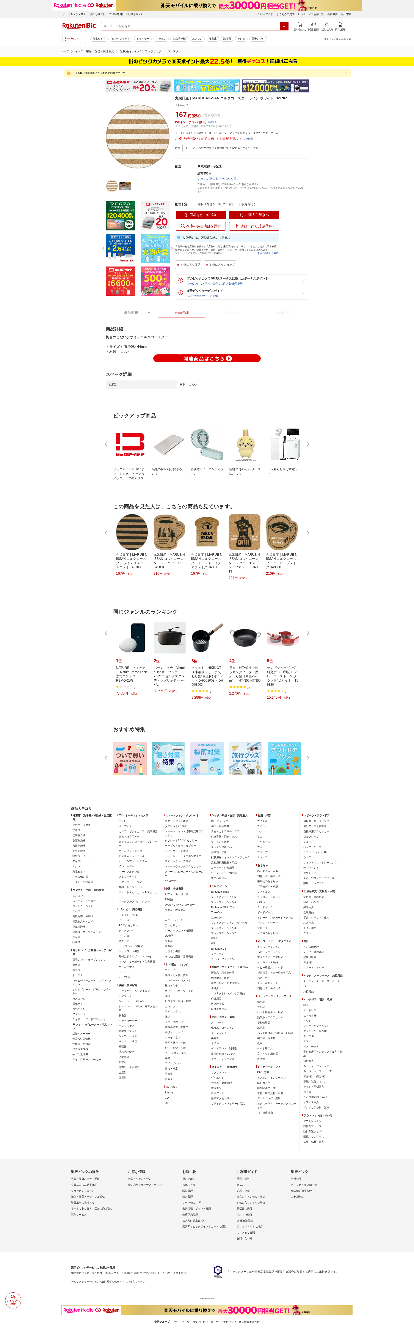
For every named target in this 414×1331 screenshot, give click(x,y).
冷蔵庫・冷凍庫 (81, 825)
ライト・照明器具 (82, 882)
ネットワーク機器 (129, 951)
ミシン (76, 866)
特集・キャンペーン (139, 1178)
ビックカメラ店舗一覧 (311, 14)
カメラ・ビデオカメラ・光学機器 (138, 831)
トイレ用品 (309, 928)
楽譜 (167, 996)
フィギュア (263, 891)
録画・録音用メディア (132, 836)
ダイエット (217, 1077)
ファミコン (217, 953)
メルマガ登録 (244, 1214)
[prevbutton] (106, 443)
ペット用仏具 (265, 1048)
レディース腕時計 (313, 951)
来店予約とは (264, 253)
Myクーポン (189, 1202)
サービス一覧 (182, 1321)
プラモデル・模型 (267, 886)
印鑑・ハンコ (311, 902)
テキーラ (262, 857)
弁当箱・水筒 (219, 852)
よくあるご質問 (285, 14)
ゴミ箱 (307, 1091)
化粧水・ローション (222, 1027)
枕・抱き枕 (309, 1015)
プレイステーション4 (223, 902)
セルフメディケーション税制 (88, 1281)
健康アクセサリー (221, 1098)
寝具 (306, 1005)
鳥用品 (261, 1027)
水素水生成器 (80, 1049)
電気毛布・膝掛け (82, 916)
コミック (170, 970)
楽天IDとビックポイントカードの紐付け (205, 1226)
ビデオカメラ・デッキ (132, 856)
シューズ (308, 841)
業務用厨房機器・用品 (224, 862)
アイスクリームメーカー (86, 1059)
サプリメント (219, 1072)
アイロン (77, 861)
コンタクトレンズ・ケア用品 (228, 993)
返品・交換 (243, 1190)
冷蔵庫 (213, 38)
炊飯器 (76, 964)
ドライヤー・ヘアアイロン (134, 990)
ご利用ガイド (265, 14)
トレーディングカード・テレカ (275, 917)
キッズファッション (269, 946)
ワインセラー (80, 1014)
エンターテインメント (178, 980)
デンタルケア (126, 1025)
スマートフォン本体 (176, 821)
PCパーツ (124, 972)
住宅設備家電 (80, 876)
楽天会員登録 (343, 39)
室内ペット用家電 (267, 1053)
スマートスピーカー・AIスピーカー (138, 894)
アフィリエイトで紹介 (250, 1226)
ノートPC (124, 920)
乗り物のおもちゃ (267, 881)
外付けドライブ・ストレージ (135, 956)
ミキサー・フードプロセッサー (90, 1019)
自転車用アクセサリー (316, 831)
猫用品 (261, 1001)
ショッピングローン (82, 1190)
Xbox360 (216, 917)
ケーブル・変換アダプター (180, 845)
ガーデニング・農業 (269, 1098)
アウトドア (309, 872)
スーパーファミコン (222, 959)
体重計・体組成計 (129, 1067)
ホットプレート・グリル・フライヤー (91, 991)
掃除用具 (308, 907)
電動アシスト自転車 (315, 826)
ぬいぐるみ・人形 (267, 871)
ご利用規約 (297, 1196)
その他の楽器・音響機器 (179, 956)
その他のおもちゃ (267, 933)
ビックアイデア (121, 38)
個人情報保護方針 (301, 1190)
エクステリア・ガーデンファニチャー (276, 1105)
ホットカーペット (82, 905)
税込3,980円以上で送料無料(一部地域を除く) (115, 14)
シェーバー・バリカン (132, 1001)
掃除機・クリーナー (84, 856)
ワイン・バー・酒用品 (224, 872)
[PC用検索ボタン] (284, 26)
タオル (307, 933)
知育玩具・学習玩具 (269, 876)
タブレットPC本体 (176, 826)
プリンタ (124, 935)
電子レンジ (258, 38)
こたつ (76, 911)
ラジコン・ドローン (269, 896)
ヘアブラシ (125, 996)
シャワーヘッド (128, 1036)
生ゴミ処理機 (80, 1054)
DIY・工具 (263, 1072)
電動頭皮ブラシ (128, 1031)
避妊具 (215, 988)
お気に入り (188, 1184)
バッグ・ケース (312, 847)
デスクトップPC (128, 915)
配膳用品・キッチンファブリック (141, 51)
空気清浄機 (179, 38)
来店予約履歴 (190, 1214)
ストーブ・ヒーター (84, 900)
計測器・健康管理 (221, 1082)
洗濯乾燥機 (78, 835)
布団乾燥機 (78, 845)
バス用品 (308, 922)
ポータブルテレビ (129, 871)
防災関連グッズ (266, 1088)
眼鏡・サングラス (313, 883)
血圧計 (123, 1072)
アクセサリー (172, 925)
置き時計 (308, 962)
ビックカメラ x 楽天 (74, 14)
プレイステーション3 (223, 928)
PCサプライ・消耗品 (131, 946)
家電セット (99, 38)
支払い (241, 1184)
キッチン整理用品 (221, 847)
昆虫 (259, 1043)
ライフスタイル (174, 1011)
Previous (101, 86)
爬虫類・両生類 (266, 1038)
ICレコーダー (126, 866)
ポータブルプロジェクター (134, 901)
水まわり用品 (219, 878)
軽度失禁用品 (219, 1009)
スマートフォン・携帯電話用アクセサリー (184, 833)
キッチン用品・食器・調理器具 (94, 51)
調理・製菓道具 (220, 826)
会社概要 (332, 14)
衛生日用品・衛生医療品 (225, 983)
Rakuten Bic (79, 26)
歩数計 (123, 1062)
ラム (259, 836)
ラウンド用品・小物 (315, 852)
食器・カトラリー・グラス (226, 831)
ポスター (170, 1078)
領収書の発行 (244, 1208)
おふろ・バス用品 (267, 962)
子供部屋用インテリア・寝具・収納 (322, 1053)
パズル (261, 902)
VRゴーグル (172, 880)
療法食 (261, 1058)
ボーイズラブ (172, 1037)
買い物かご (188, 1178)
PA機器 (169, 899)
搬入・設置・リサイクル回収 (88, 1196)
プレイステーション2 (223, 933)
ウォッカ (262, 847)
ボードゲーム (265, 912)
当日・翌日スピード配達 (85, 1178)
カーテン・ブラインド (316, 1066)
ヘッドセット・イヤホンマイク (183, 856)
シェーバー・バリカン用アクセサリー (138, 1008)
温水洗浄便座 (126, 1051)
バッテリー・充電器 (176, 850)
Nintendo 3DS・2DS (223, 907)
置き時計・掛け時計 (315, 1076)
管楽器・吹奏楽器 (175, 909)
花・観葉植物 (265, 1112)
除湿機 (76, 942)
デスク (307, 1041)
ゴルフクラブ (311, 836)
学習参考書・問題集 (176, 1027)
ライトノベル (172, 1063)
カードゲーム (265, 907)
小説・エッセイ (174, 1032)
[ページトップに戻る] (407, 799)
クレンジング (219, 1032)
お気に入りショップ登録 (251, 1202)
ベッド (307, 1020)
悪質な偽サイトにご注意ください (126, 1281)
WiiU (214, 938)
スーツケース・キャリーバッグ (321, 981)
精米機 (76, 970)
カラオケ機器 (172, 951)
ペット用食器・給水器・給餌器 (275, 1032)
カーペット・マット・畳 (317, 1071)
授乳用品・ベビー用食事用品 (274, 972)
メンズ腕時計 (311, 946)
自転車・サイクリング (316, 821)
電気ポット (78, 1003)
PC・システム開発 (176, 1053)
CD (167, 1097)
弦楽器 (169, 940)
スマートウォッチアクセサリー (183, 866)
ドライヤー (142, 38)
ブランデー (263, 852)
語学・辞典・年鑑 (175, 1042)
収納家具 (308, 1060)
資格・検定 (171, 1068)
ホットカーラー (128, 1020)
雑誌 (167, 1016)
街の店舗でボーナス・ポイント (146, 1184)
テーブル (308, 1036)
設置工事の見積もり (82, 1202)
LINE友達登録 (245, 1220)
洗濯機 (227, 38)
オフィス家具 (311, 1102)
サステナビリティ (226, 1321)
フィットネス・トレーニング (320, 862)
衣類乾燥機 (78, 840)
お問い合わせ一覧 (202, 1321)
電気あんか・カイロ (84, 921)
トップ (65, 51)
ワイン (261, 826)
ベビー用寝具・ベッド (270, 967)
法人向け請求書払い (194, 1220)
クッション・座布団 (315, 1031)
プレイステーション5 (223, 896)
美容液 (215, 1038)
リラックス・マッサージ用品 (228, 1103)
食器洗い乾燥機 (81, 1038)
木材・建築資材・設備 (270, 1093)
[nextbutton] (307, 443)
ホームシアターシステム (133, 861)
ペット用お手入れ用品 (270, 1012)
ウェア (307, 857)
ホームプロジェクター (132, 850)
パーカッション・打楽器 (179, 930)
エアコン (197, 38)
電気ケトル (78, 1009)
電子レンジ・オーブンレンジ (89, 959)
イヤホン (161, 38)
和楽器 (169, 946)
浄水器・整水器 (81, 1043)
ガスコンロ (78, 998)
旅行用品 (308, 991)
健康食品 (216, 1088)
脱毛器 (123, 1015)
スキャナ (124, 940)
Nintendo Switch (220, 891)
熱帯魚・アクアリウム (270, 1017)
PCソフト (124, 977)
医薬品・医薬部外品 (222, 972)
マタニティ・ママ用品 (270, 957)
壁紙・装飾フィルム (315, 1081)
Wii (213, 943)
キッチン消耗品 (220, 841)
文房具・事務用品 (313, 896)
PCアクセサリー (128, 925)
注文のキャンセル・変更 (251, 1196)
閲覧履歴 (187, 1190)
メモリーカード (128, 876)
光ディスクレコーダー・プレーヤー (138, 843)
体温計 (123, 1077)
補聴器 (123, 1046)
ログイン (328, 39)
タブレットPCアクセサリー (181, 840)
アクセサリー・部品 (130, 882)
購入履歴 (187, 1196)
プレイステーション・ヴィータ (229, 922)
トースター (78, 975)
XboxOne (216, 912)
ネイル (215, 1043)
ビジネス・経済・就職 (178, 1001)
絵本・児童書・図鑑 (176, 975)
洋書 (167, 1058)
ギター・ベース (174, 920)
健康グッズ (217, 1093)
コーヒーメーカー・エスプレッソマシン (91, 982)
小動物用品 (263, 1022)
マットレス (309, 1010)
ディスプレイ (126, 930)
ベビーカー (263, 977)
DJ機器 (169, 935)
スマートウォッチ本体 (178, 861)
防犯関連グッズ (312, 1126)
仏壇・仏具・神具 (313, 1141)
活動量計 (124, 1056)
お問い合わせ (244, 1238)
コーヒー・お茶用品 (222, 867)
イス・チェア (311, 1046)
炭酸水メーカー (81, 1033)
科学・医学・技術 (175, 1047)
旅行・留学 (171, 985)
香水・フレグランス (222, 1058)
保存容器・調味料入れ (224, 836)
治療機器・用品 (220, 977)
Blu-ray (169, 1092)
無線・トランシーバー (132, 887)
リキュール (263, 841)
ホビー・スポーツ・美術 (179, 990)
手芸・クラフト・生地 (316, 917)
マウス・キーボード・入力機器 (137, 961)
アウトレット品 (312, 1121)
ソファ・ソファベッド (316, 1025)
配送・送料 (243, 1178)
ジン (259, 831)
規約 (276, 253)
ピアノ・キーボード (176, 894)
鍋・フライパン (220, 821)
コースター (174, 51)
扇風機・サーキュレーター (88, 931)
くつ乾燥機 (78, 850)
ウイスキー (263, 821)
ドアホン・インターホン (271, 1077)
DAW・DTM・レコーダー (180, 904)
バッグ (307, 986)
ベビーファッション (269, 951)
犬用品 (261, 1007)
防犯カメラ (263, 1082)
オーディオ (125, 826)
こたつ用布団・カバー (316, 1097)
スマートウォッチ (313, 967)
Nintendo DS (218, 948)
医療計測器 (217, 1003)
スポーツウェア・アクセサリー (321, 878)
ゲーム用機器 (126, 966)
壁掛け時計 (309, 957)
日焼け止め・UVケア (223, 1053)
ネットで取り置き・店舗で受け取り (92, 1208)
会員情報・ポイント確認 (196, 1208)
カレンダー (171, 1006)
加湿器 (76, 937)
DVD (168, 1102)
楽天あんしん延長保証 (84, 1184)
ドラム (169, 915)
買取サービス (79, 1214)
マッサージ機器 (128, 1041)
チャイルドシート (267, 983)
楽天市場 (346, 14)
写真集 (169, 1073)
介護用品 (216, 998)
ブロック (262, 928)
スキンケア (217, 1022)
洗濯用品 (308, 912)
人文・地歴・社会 (175, 1021)
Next (312, 86)
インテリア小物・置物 (316, 1107)
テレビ (241, 38)
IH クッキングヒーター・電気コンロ (92, 1026)
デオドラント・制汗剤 (224, 1048)
